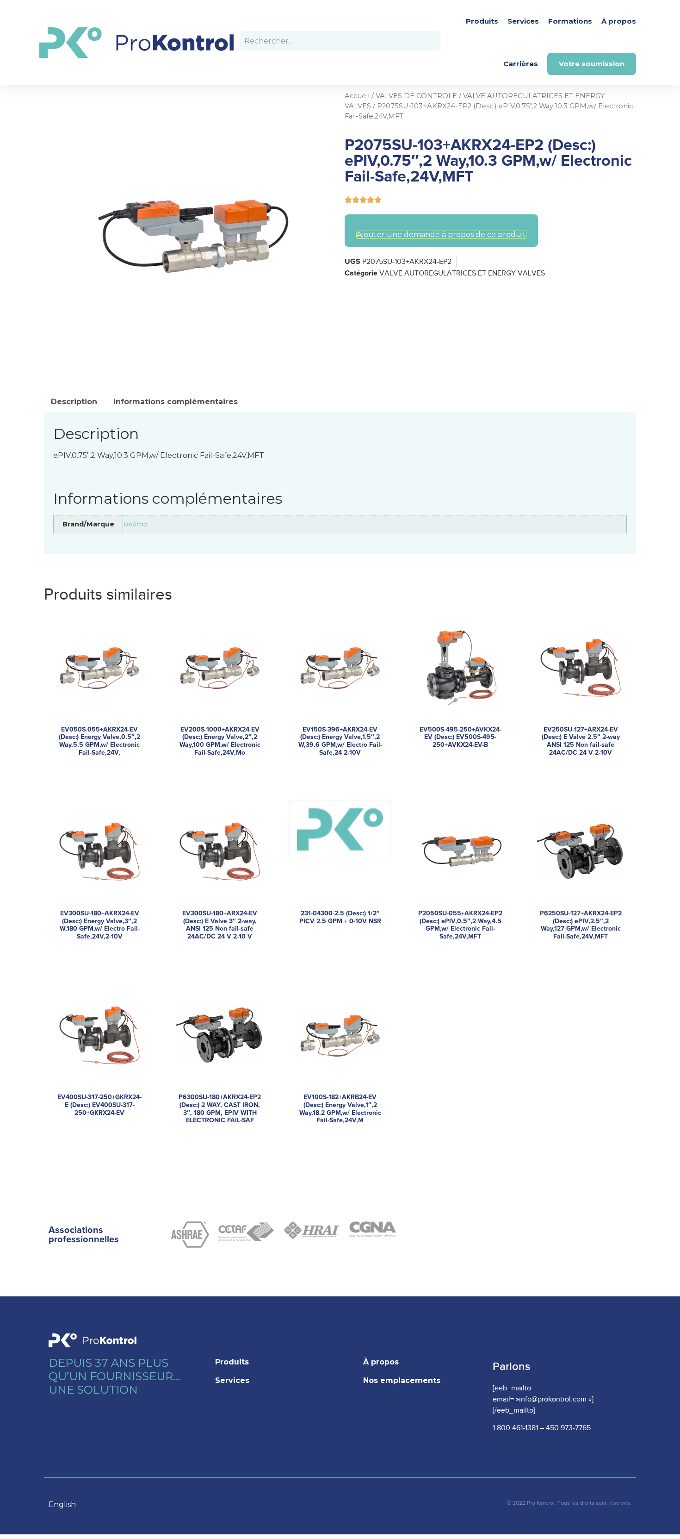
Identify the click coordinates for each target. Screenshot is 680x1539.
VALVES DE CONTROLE (416, 96)
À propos (618, 21)
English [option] (62, 1504)
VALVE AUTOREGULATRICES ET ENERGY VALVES (462, 273)
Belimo (135, 524)
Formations (570, 21)
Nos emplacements (401, 1380)
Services (523, 21)
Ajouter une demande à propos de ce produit (441, 235)
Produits (482, 21)
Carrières (520, 63)
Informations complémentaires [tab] (175, 401)
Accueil (357, 96)
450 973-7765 (568, 1428)
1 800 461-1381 (515, 1428)
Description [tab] (74, 401)
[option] (67, 1504)
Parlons (511, 1366)
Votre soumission (591, 63)
